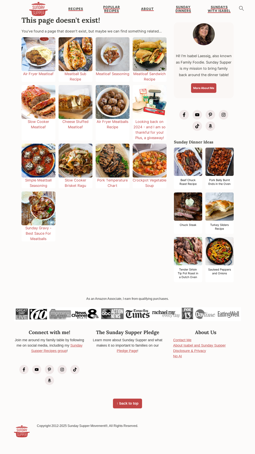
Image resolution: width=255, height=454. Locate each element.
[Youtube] (197, 115)
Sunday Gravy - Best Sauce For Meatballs (38, 233)
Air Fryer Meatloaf (38, 74)
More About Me (203, 88)
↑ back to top (127, 403)
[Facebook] (184, 115)
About (147, 9)
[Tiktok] (197, 126)
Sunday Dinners (183, 9)
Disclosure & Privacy (189, 351)
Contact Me (182, 340)
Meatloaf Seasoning (112, 74)
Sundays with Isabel (219, 9)
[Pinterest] (210, 115)
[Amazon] (210, 126)
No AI (177, 356)
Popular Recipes (111, 9)
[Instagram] (223, 115)
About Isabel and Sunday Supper (199, 345)
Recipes (75, 9)
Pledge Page (127, 351)
